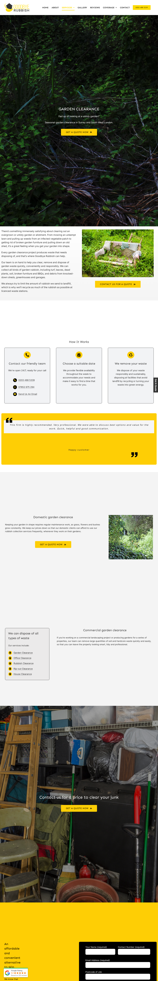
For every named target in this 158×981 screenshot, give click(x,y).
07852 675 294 (26, 387)
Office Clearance (22, 658)
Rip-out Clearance (23, 668)
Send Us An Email (27, 394)
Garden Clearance (23, 652)
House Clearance (23, 674)
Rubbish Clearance (24, 663)
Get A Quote (156, 385)
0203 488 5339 (26, 380)
